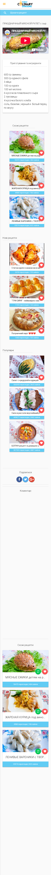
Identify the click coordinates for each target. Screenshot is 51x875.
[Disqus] (25, 530)
